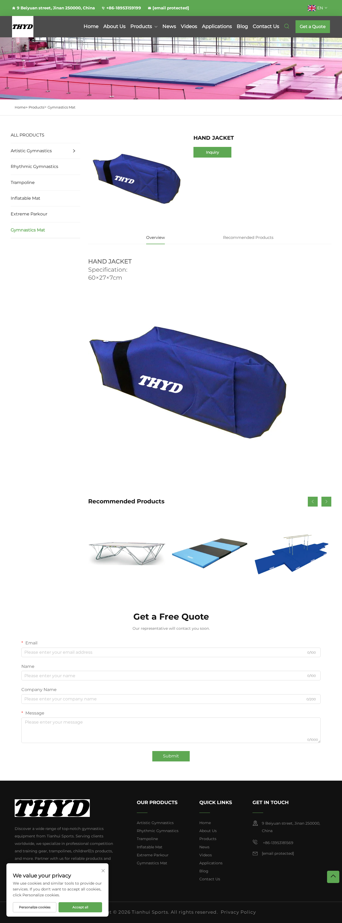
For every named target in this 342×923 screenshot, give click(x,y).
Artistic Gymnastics (31, 150)
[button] (313, 502)
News (169, 26)
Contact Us (266, 26)
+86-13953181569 (277, 842)
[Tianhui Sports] (35, 26)
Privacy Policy (238, 912)
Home (91, 26)
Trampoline (23, 182)
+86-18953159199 (123, 7)
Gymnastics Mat (61, 107)
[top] (333, 877)
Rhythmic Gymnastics (34, 166)
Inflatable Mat (25, 198)
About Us (114, 26)
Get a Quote (313, 26)
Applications (217, 26)
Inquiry (212, 152)
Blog (242, 26)
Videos (189, 26)
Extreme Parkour (29, 213)
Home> (21, 107)
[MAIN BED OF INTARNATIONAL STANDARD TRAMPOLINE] (127, 553)
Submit (171, 756)
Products (141, 26)
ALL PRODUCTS (27, 135)
